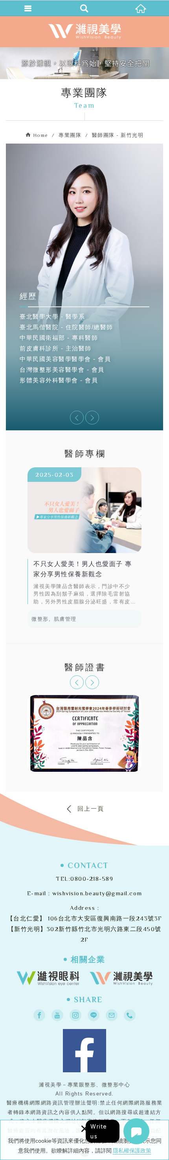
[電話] (130, 1015)
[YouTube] (57, 1015)
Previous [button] (77, 417)
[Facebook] (39, 1015)
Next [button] (92, 417)
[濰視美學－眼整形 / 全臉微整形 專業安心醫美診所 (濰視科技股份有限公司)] (84, 31)
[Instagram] (75, 1015)
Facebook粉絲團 (84, 1050)
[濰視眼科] (48, 978)
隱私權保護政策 (132, 1150)
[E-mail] (112, 1015)
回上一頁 (90, 809)
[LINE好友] (93, 1015)
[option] (84, 337)
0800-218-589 (91, 878)
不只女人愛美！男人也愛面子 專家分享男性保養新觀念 (84, 535)
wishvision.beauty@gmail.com (97, 893)
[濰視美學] (121, 978)
